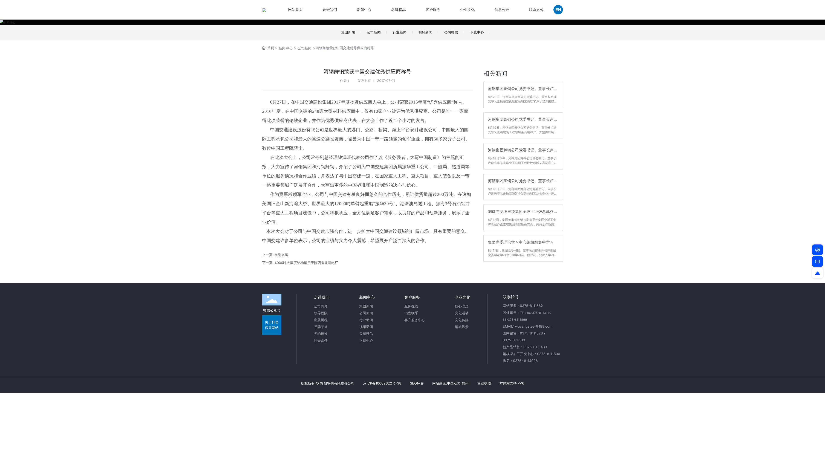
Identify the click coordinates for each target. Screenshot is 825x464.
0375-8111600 (548, 354)
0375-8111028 (531, 333)
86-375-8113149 (539, 312)
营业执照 (484, 383)
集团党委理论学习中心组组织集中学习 (521, 242)
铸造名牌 (281, 255)
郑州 (465, 383)
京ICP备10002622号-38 (382, 383)
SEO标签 (417, 383)
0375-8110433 (535, 347)
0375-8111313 (514, 340)
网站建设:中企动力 (446, 383)
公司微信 (451, 32)
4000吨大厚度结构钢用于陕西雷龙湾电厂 (306, 263)
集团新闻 (348, 32)
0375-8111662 (531, 306)
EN (558, 9)
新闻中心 (285, 48)
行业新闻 (399, 32)
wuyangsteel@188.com (533, 326)
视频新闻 (425, 32)
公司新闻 (374, 32)
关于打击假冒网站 (272, 325)
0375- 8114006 (525, 361)
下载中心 (477, 32)
